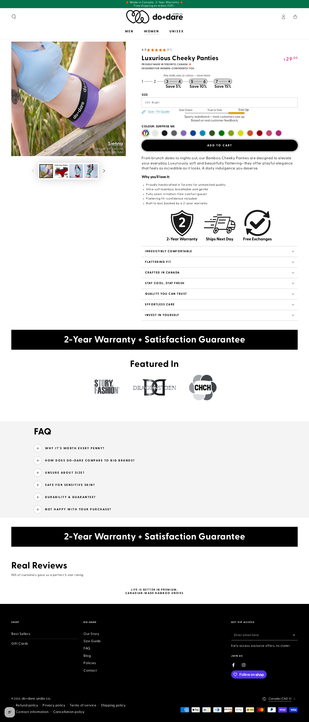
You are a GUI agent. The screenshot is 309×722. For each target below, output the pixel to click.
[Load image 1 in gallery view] (46, 171)
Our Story (91, 634)
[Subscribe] (295, 635)
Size (145, 94)
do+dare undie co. (36, 698)
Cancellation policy (69, 712)
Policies (89, 663)
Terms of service (83, 705)
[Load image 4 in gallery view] (91, 171)
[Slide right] (104, 171)
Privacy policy (54, 705)
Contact (90, 670)
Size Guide (92, 641)
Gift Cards (19, 643)
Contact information (32, 712)
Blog (87, 656)
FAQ (86, 648)
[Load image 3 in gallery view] (76, 171)
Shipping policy (113, 705)
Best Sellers (20, 634)
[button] (14, 17)
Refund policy (27, 705)
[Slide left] (33, 171)
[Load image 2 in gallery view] (61, 171)
